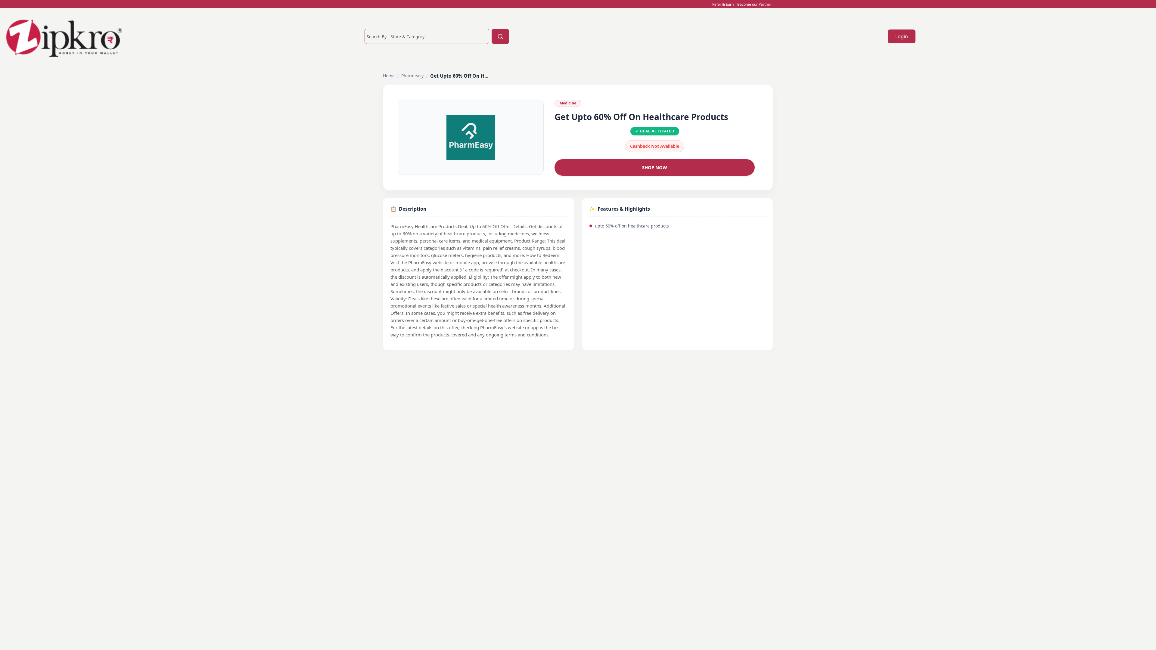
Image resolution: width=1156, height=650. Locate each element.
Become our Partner (754, 4)
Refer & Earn (723, 4)
